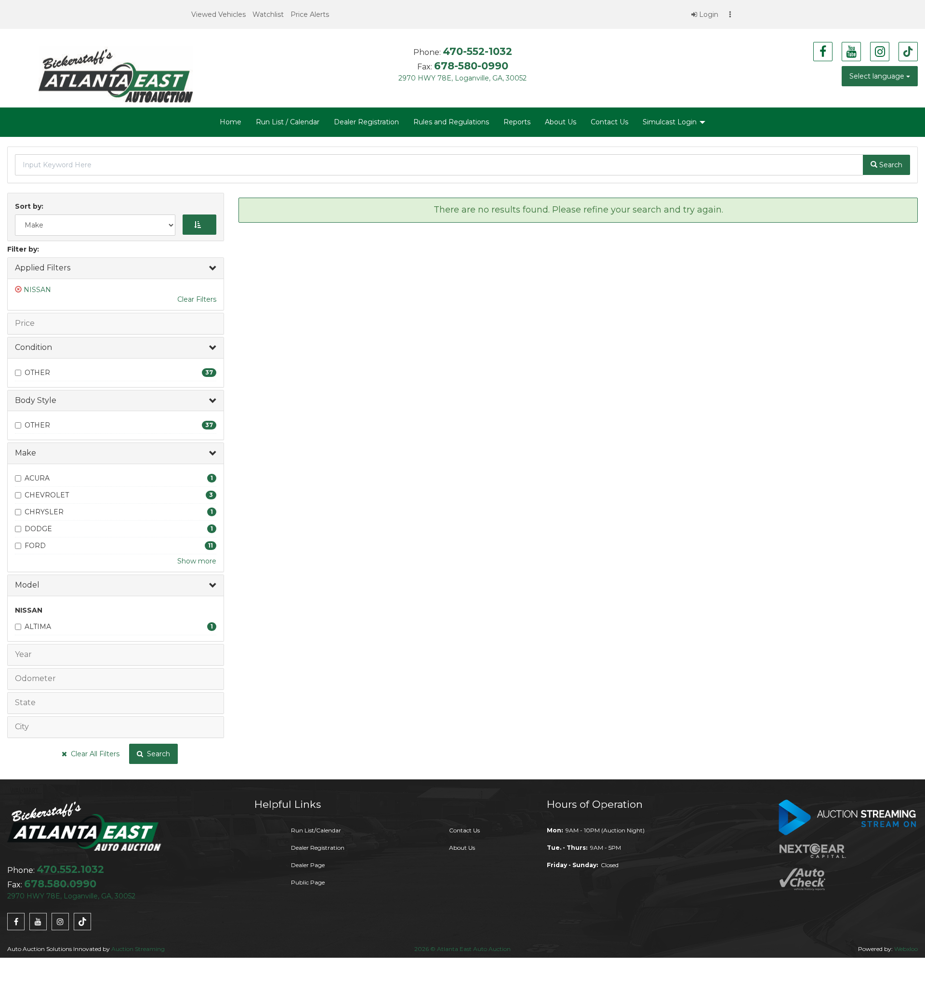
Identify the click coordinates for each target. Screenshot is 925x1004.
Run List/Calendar (316, 830)
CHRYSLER (44, 512)
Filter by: (23, 249)
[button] (218, 14)
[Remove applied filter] (19, 289)
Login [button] (707, 14)
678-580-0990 (471, 66)
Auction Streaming (138, 948)
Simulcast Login (671, 122)
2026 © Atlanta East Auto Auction (462, 948)
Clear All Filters (93, 754)
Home (230, 122)
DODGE (38, 528)
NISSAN (37, 289)
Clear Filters (196, 299)
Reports (516, 122)
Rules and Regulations (451, 122)
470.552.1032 (70, 869)
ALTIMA (38, 626)
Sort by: (31, 206)
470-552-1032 (477, 51)
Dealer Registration (366, 122)
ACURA (37, 478)
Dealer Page (308, 865)
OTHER (37, 372)
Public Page (308, 882)
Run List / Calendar (287, 122)
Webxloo (906, 948)
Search (156, 754)
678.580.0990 (60, 884)
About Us (560, 122)
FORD (35, 545)
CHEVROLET (47, 495)
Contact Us (609, 122)
